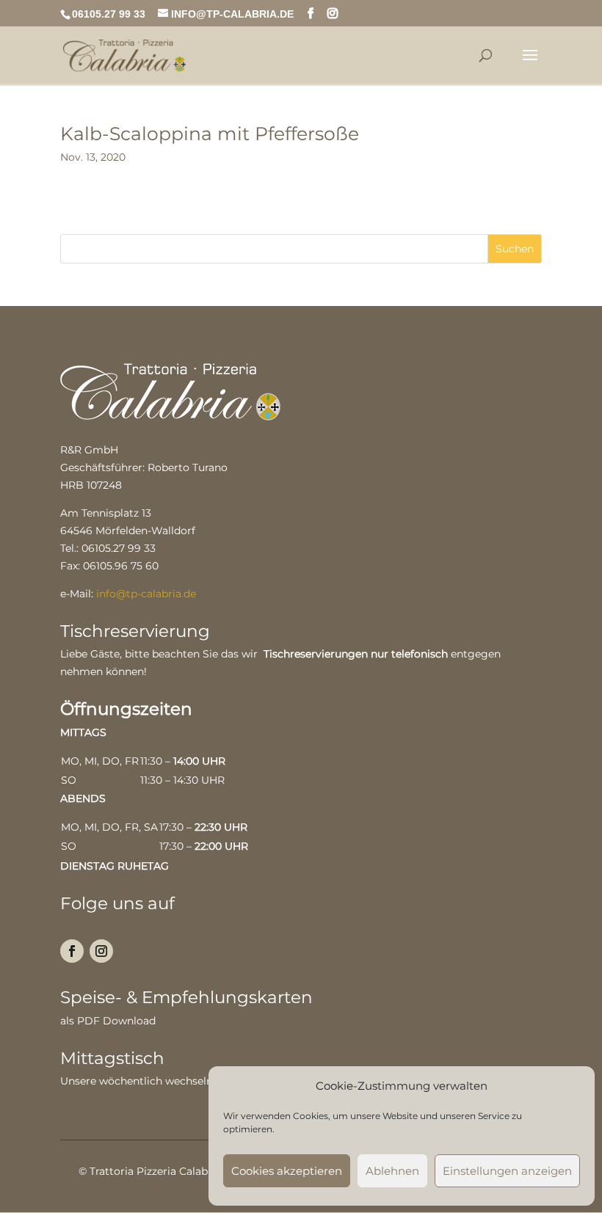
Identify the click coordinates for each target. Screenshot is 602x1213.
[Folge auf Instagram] (101, 951)
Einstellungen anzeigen (507, 1171)
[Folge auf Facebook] (72, 951)
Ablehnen (392, 1171)
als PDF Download (108, 1020)
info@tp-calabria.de (146, 593)
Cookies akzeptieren (286, 1171)
